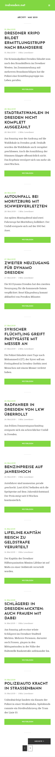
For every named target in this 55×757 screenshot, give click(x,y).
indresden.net (15, 5)
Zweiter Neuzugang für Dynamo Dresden (26, 268)
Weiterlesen (27, 89)
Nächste (38, 741)
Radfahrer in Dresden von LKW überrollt (24, 410)
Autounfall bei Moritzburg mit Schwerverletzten (25, 201)
